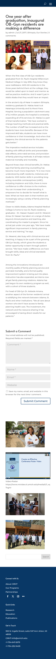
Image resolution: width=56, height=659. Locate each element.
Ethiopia (31, 32)
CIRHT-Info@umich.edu (16, 638)
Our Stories (41, 32)
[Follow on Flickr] (23, 596)
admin (11, 32)
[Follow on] (8, 596)
